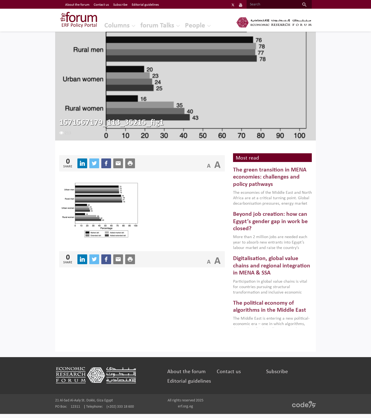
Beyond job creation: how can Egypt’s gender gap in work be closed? (270, 221)
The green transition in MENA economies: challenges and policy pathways (269, 177)
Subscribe (120, 5)
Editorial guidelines (145, 5)
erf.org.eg (185, 406)
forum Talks (157, 25)
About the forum (77, 5)
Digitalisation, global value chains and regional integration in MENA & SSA (271, 265)
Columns (117, 25)
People (195, 25)
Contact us (101, 5)
